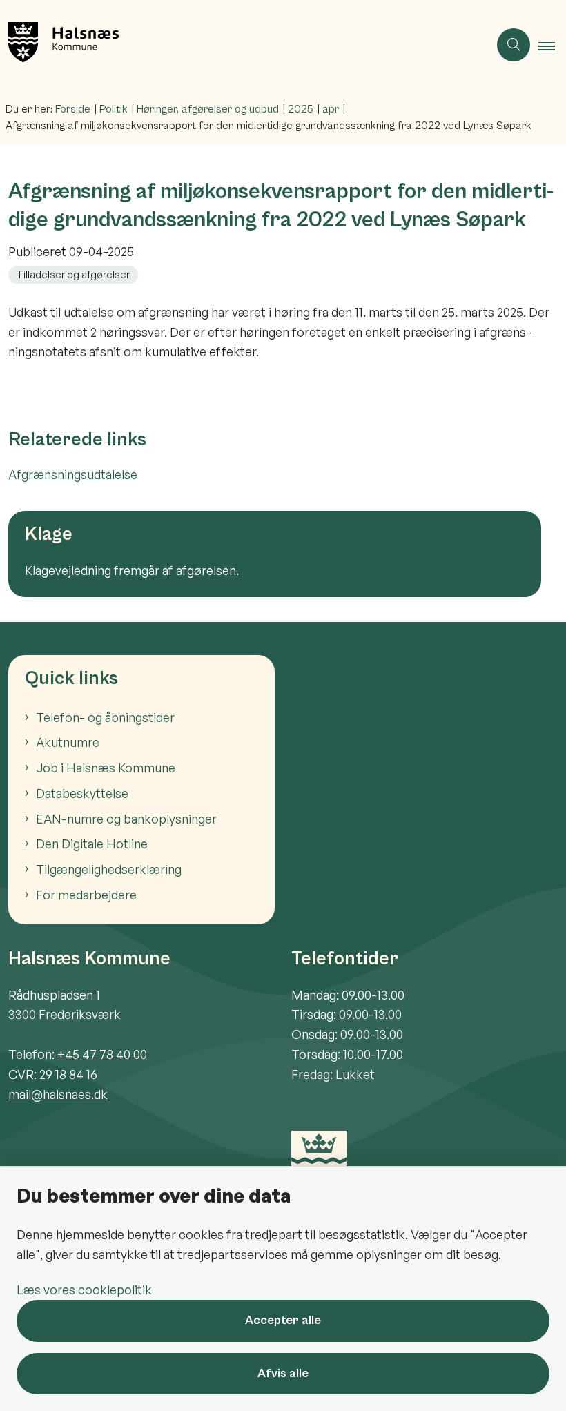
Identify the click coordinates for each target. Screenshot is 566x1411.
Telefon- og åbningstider (105, 717)
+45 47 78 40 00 (102, 1054)
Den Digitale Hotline (92, 843)
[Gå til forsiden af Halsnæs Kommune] (239, 45)
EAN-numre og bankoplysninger (126, 818)
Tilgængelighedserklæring (109, 869)
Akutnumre (67, 742)
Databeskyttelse (82, 793)
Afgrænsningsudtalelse (72, 474)
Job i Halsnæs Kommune (105, 767)
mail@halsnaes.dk (58, 1094)
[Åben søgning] (513, 44)
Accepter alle (283, 1320)
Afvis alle (283, 1373)
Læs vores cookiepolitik (84, 1289)
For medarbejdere (86, 894)
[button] (552, 45)
